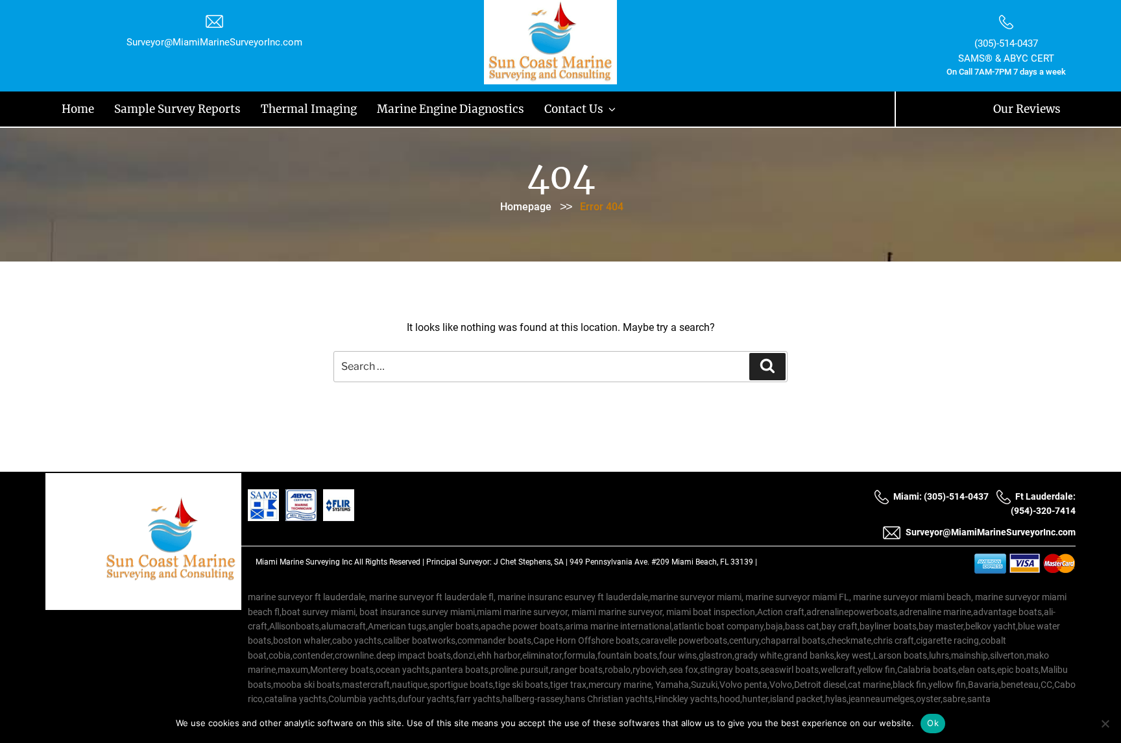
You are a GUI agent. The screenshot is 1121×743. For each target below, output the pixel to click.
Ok (933, 723)
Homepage (525, 204)
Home (67, 107)
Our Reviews (1040, 107)
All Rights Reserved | (390, 559)
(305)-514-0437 (1006, 43)
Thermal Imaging (228, 107)
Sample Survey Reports (136, 107)
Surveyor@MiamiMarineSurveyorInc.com (214, 42)
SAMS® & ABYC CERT (1006, 58)
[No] (1104, 723)
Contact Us (416, 107)
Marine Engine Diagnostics (329, 107)
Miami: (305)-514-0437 (941, 494)
